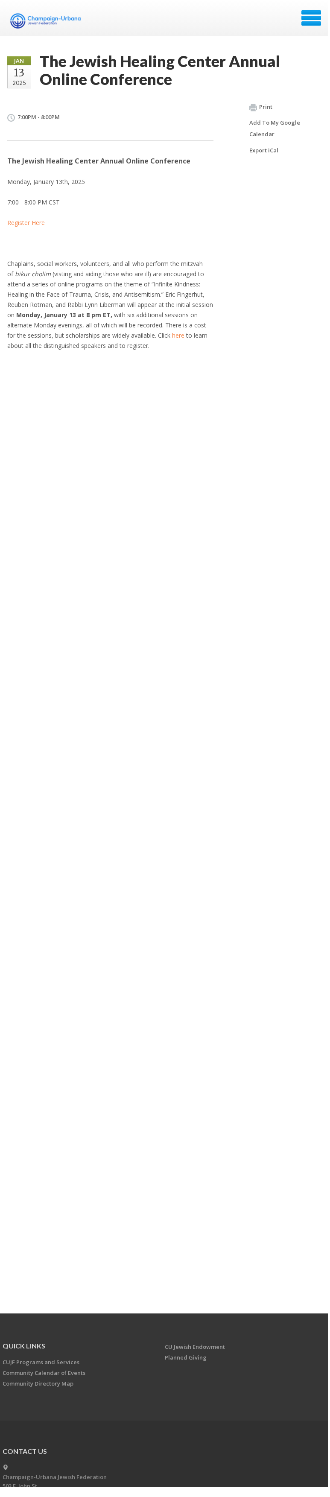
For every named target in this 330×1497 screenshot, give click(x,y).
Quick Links (24, 1346)
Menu (311, 18)
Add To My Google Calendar (274, 128)
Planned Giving (186, 1357)
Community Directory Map (38, 1383)
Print (265, 107)
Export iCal (263, 150)
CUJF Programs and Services (41, 1362)
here (178, 335)
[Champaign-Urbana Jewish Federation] (45, 21)
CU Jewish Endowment (195, 1347)
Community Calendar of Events (44, 1373)
